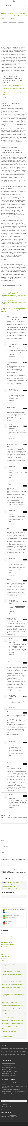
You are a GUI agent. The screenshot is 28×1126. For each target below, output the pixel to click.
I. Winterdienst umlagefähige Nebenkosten (12, 85)
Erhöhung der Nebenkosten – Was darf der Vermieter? (14, 872)
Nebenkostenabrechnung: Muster (9, 978)
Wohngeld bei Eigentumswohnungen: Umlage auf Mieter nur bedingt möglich (13, 292)
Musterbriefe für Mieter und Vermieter (10, 1071)
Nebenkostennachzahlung (6, 942)
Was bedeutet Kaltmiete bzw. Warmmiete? (11, 999)
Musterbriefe (3, 958)
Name (2, 840)
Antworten (25, 317)
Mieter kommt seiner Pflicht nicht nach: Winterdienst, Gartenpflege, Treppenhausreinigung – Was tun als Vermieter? (14, 297)
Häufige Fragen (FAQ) (6, 1069)
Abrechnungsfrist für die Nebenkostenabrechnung (12, 1005)
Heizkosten (3, 954)
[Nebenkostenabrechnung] (14, 1)
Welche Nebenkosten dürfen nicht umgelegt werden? (13, 1013)
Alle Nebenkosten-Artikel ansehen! (14, 888)
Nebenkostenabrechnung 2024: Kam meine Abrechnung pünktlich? (14, 1083)
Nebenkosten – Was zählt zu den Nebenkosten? (12, 981)
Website (2, 852)
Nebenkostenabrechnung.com (7, 1048)
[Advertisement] (13, 35)
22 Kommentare (21, 22)
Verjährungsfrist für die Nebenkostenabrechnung (12, 984)
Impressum (4, 1104)
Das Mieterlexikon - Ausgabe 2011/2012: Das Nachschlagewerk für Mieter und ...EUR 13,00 (14, 917)
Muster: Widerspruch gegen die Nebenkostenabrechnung (14, 1017)
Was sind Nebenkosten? (7, 1065)
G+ (1, 1109)
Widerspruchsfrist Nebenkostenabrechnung (11, 1002)
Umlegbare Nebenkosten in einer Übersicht (11, 971)
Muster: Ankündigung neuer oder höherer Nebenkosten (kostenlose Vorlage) (13, 870)
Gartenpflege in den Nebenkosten (9, 1031)
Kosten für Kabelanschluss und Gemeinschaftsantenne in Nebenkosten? (14, 1086)
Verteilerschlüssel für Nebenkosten (8, 940)
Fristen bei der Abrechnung (7, 934)
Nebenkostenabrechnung (15, 1123)
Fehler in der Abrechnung (6, 938)
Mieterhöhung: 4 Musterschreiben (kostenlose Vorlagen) (14, 987)
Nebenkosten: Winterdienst (9, 300)
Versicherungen (4, 948)
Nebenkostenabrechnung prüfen (8, 936)
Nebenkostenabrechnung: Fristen (9, 968)
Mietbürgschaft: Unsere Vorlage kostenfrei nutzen (12, 1020)
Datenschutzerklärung (6, 1106)
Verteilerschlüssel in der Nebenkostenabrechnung (12, 1023)
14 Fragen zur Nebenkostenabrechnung (16, 882)
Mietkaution (3, 950)
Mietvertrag (3, 952)
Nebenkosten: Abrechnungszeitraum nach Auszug (12, 991)
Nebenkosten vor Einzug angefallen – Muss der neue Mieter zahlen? (17, 607)
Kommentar (4, 822)
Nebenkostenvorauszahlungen (7, 944)
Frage (16, 1053)
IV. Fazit (4, 97)
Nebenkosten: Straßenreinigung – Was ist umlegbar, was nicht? (14, 302)
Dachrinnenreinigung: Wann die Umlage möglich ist (14, 290)
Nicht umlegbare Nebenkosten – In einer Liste (12, 974)
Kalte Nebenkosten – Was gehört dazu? (10, 1093)
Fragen (2, 960)
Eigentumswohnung (5, 956)
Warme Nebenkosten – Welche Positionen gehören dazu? (14, 1091)
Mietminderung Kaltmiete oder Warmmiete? (11, 1089)
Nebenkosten (4, 946)
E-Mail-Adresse (4, 846)
